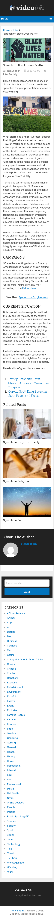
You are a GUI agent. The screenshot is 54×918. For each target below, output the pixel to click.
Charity (11, 664)
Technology (13, 844)
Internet (11, 770)
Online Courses (15, 802)
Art (8, 627)
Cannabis (12, 645)
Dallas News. (29, 288)
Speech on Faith (14, 520)
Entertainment (15, 687)
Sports (10, 835)
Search (27, 592)
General (11, 747)
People (11, 807)
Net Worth (13, 793)
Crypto (11, 673)
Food (10, 728)
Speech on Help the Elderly (21, 442)
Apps (10, 622)
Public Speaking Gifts (19, 816)
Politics (11, 811)
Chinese (11, 668)
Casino (11, 655)
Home (10, 761)
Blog (9, 636)
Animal (11, 618)
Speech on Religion (16, 481)
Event (10, 705)
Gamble (11, 733)
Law (9, 775)
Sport (10, 830)
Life (5, 74)
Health (11, 751)
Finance (11, 724)
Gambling (12, 738)
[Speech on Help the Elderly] (27, 424)
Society (13, 74)
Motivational (14, 784)
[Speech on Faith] (27, 502)
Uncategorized (15, 862)
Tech (10, 839)
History (11, 756)
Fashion (11, 719)
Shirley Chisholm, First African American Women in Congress (28, 383)
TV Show (12, 858)
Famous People (16, 715)
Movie (10, 788)
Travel (10, 853)
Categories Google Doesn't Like (25, 659)
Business (12, 641)
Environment (14, 691)
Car (9, 650)
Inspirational (13, 765)
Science (11, 821)
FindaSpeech (12, 70)
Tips (9, 848)
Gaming (11, 742)
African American (16, 613)
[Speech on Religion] (27, 463)
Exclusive (12, 710)
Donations (12, 678)
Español (11, 696)
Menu (4, 19)
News (10, 798)
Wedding (12, 867)
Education (12, 682)
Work (10, 871)
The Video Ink (17, 911)
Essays (11, 701)
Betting (11, 631)
